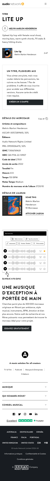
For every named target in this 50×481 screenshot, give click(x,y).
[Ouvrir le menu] (45, 4)
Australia (12, 432)
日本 (39, 442)
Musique (7, 386)
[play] (7, 53)
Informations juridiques (13, 453)
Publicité (18, 369)
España (39, 432)
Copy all (41, 118)
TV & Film (8, 369)
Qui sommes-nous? (14, 395)
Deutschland (26, 432)
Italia (24, 437)
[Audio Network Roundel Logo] (25, 354)
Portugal (34, 437)
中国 (46, 442)
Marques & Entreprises (34, 369)
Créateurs (25, 374)
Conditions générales (25, 459)
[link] (13, 4)
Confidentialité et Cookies (36, 453)
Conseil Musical (12, 404)
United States (27, 442)
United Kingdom (10, 442)
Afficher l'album (35, 213)
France (14, 437)
